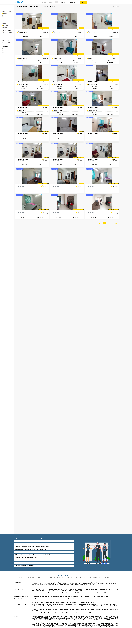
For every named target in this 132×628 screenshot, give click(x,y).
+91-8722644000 (85, 7)
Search (83, 2)
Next (116, 223)
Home (17, 10)
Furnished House (33, 10)
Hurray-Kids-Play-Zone (24, 10)
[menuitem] (100, 223)
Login (96, 2)
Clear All (11, 7)
